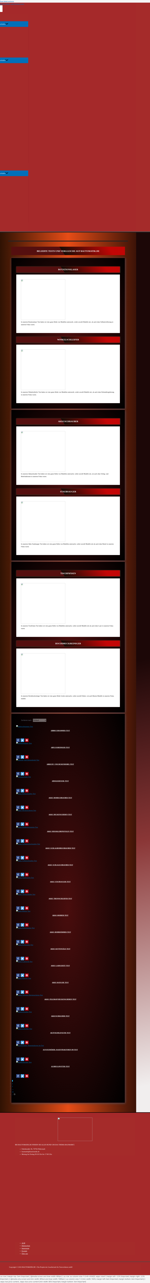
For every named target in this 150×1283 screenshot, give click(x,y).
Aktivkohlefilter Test (60, 1033)
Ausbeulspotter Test (60, 1066)
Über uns (25, 1254)
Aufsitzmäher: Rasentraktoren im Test (60, 1050)
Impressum (25, 1248)
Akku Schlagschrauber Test (60, 865)
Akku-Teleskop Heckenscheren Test (60, 999)
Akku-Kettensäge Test (60, 949)
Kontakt (24, 1251)
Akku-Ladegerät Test (60, 966)
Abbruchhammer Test (60, 730)
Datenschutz (26, 1246)
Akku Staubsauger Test (60, 882)
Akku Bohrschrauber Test (60, 798)
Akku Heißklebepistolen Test (60, 831)
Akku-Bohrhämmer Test (60, 932)
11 (13, 1092)
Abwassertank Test (60, 781)
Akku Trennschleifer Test (60, 898)
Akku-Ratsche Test (60, 982)
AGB (23, 1243)
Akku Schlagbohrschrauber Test (60, 848)
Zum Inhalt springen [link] (7, 1)
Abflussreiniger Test (60, 747)
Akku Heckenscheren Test (60, 814)
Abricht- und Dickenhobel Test (60, 764)
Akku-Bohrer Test (60, 915)
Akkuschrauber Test (60, 1016)
